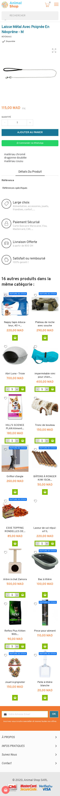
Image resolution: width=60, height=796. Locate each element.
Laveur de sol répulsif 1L (44, 530)
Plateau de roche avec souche (45, 324)
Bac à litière (45, 579)
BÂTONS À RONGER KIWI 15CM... (44, 478)
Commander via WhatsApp (31, 143)
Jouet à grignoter (15, 682)
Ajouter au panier (30, 132)
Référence (7, 37)
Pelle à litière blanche (44, 684)
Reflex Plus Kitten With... (14, 633)
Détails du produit (30, 172)
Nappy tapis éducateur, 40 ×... (15, 324)
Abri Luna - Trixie (15, 373)
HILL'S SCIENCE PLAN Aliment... (15, 427)
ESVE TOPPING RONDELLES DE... (15, 530)
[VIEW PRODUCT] (15, 338)
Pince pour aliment (45, 631)
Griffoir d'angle (15, 476)
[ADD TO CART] (22, 389)
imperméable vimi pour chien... (45, 375)
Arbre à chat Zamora (15, 579)
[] (3, 18)
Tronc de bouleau (45, 425)
